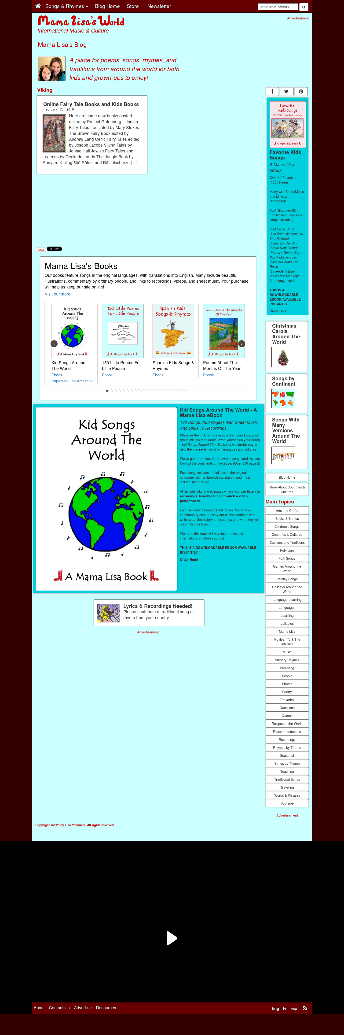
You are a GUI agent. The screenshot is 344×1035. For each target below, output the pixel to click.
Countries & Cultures (287, 534)
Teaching (287, 771)
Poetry (287, 691)
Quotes (287, 715)
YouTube (287, 803)
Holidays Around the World (287, 589)
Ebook (56, 374)
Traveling (287, 787)
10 (143, 391)
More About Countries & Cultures (287, 489)
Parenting (287, 667)
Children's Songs (287, 526)
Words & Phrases (287, 795)
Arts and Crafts (287, 510)
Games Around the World (287, 568)
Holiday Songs (287, 579)
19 (179, 391)
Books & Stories (287, 518)
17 (171, 391)
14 (159, 391)
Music (287, 652)
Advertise (83, 1007)
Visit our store (57, 294)
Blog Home (287, 477)
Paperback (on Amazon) (71, 380)
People (287, 675)
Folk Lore (287, 550)
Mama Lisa (287, 631)
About (39, 1007)
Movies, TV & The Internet (287, 641)
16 (167, 391)
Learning (287, 615)
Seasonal (287, 755)
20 (183, 391)
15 (163, 391)
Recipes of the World (287, 723)
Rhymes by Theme (287, 747)
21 (187, 391)
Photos (287, 683)
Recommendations (287, 731)
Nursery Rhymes (287, 660)
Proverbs (287, 699)
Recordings (287, 739)
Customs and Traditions (287, 542)
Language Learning (287, 599)
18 (175, 391)
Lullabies (287, 623)
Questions (287, 707)
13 (155, 391)
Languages (287, 607)
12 (151, 391)
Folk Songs (287, 558)
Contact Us (59, 1007)
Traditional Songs (287, 779)
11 (147, 391)
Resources (106, 1007)
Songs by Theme (287, 763)
